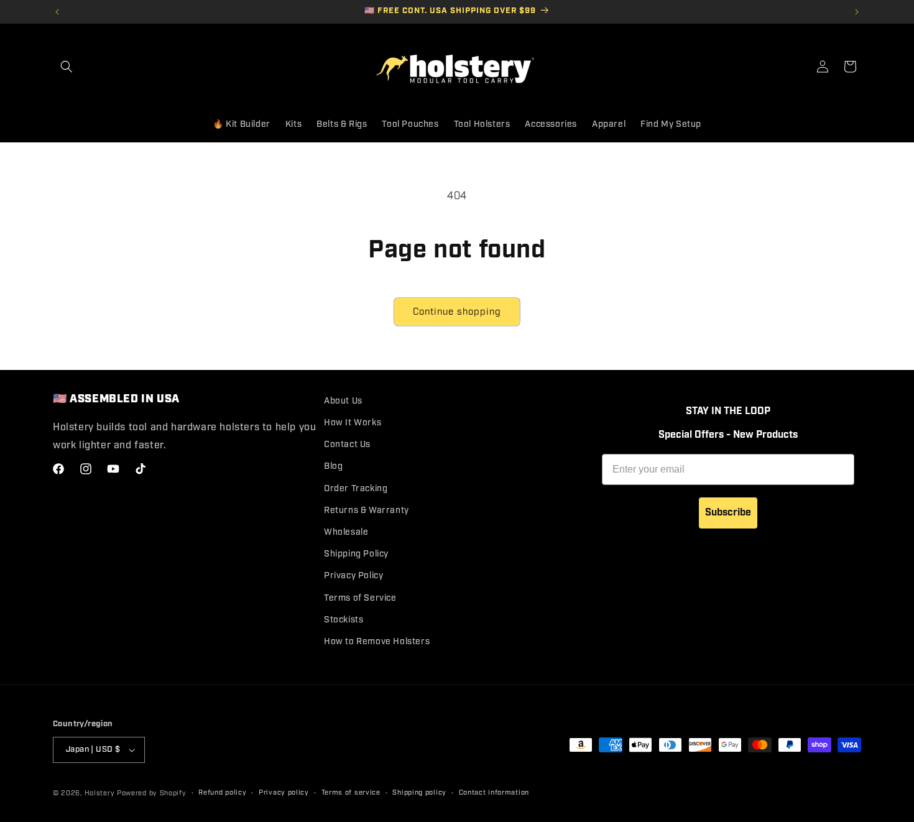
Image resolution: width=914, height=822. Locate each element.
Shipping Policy (356, 554)
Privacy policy (284, 792)
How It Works (352, 422)
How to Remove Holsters (377, 641)
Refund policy (222, 792)
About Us (343, 401)
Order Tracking (355, 488)
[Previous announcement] (57, 12)
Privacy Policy (353, 575)
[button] (66, 66)
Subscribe (728, 512)
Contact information (494, 792)
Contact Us (347, 444)
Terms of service (351, 792)
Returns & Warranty (366, 510)
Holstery (100, 793)
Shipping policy (419, 792)
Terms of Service (360, 598)
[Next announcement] (856, 12)
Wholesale (346, 532)
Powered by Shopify (152, 793)
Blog (333, 466)
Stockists (343, 620)
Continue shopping (457, 312)
